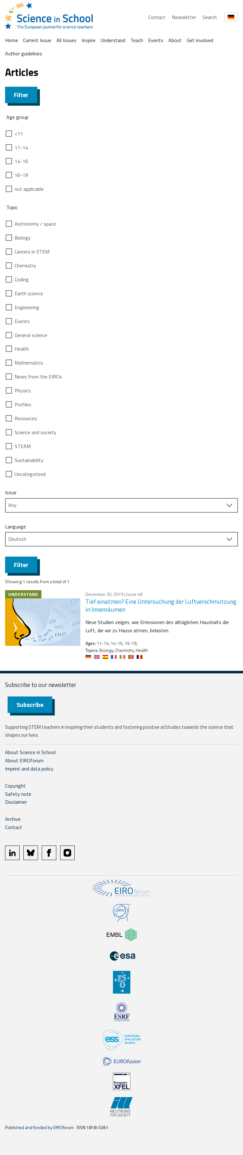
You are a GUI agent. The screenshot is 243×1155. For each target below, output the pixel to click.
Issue (10, 492)
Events (155, 40)
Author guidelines (23, 53)
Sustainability (29, 460)
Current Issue (37, 40)
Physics (23, 390)
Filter (21, 95)
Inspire (89, 40)
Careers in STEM (32, 251)
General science (31, 335)
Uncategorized (30, 474)
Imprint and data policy (29, 768)
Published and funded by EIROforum (39, 1127)
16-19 (21, 175)
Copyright (15, 786)
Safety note (18, 794)
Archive (13, 819)
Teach (136, 40)
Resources (26, 418)
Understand (113, 40)
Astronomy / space (35, 224)
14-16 (21, 161)
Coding (22, 279)
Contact (156, 17)
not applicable (29, 189)
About (175, 40)
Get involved (200, 40)
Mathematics (29, 362)
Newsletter (184, 17)
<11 (19, 133)
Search (209, 17)
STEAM (23, 446)
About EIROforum (24, 760)
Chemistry (25, 265)
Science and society (35, 432)
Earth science (29, 293)
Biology (23, 237)
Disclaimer (16, 802)
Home (11, 40)
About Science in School (30, 752)
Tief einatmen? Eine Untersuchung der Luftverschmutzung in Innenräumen (160, 605)
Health (22, 349)
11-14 (21, 147)
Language (15, 526)
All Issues (66, 40)
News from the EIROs (38, 376)
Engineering (27, 307)
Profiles (23, 404)
